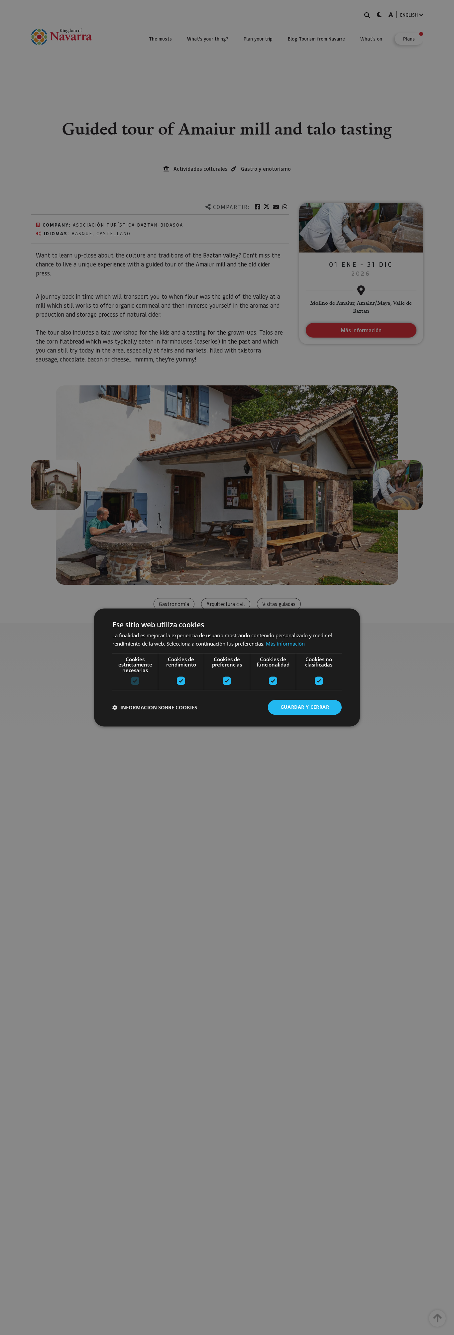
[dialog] (227, 667)
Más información (285, 644)
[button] (154, 707)
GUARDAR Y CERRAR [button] (305, 707)
